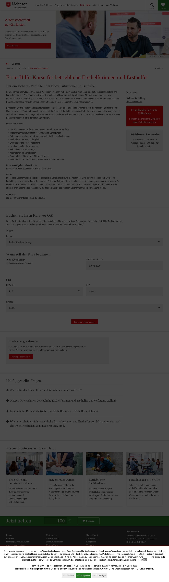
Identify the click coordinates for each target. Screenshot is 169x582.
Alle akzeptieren (84, 575)
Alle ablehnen (69, 575)
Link (145, 560)
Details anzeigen (100, 575)
